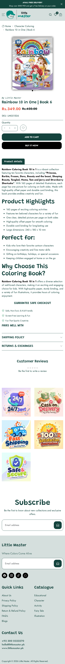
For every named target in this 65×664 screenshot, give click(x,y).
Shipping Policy (13, 337)
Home (8, 26)
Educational (40, 595)
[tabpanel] (32, 233)
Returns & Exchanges (17, 346)
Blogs (4, 621)
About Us (6, 595)
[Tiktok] (18, 575)
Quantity (6, 122)
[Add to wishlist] (23, 128)
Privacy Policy (9, 600)
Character (39, 600)
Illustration (39, 616)
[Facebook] (4, 575)
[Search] (50, 14)
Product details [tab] (13, 161)
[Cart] (60, 14)
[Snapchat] (25, 575)
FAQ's (5, 616)
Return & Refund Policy (13, 610)
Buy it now (31, 145)
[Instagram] (11, 575)
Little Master (24, 661)
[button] (32, 90)
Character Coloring (24, 26)
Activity (38, 605)
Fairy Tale (39, 610)
